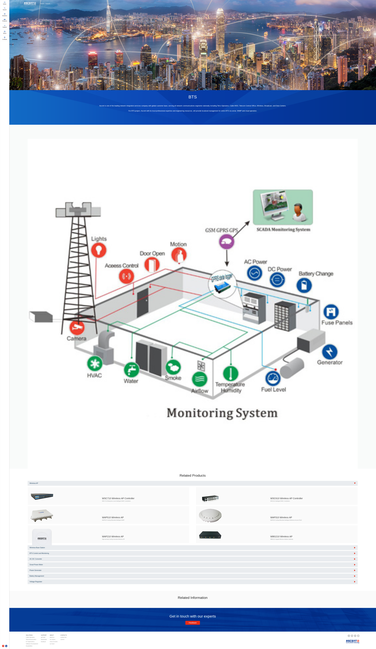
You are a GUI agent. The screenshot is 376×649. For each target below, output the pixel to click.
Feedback (193, 623)
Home (42, 3)
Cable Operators (30, 637)
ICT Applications (30, 641)
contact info (63, 637)
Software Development (32, 644)
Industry (48, 3)
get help (43, 637)
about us (52, 637)
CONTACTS (63, 635)
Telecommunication (31, 639)
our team (52, 644)
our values (52, 639)
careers (62, 639)
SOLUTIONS (29, 635)
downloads (44, 639)
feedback (43, 641)
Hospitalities (29, 646)
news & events (53, 641)
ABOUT (52, 635)
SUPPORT (44, 635)
